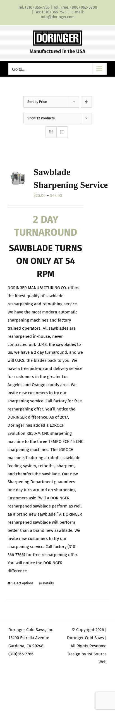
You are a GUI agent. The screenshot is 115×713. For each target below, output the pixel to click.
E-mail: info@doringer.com (62, 14)
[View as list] (62, 132)
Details (48, 583)
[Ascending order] (86, 102)
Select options (22, 583)
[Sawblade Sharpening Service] (18, 178)
